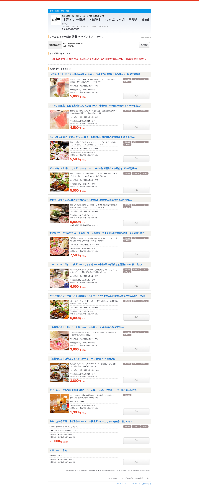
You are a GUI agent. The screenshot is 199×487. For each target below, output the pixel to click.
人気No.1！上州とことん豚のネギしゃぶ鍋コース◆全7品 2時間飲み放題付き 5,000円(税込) (95, 74)
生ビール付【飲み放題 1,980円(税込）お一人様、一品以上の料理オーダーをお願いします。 (94, 390)
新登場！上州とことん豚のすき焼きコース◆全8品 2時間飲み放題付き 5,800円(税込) (91, 200)
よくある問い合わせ (145, 484)
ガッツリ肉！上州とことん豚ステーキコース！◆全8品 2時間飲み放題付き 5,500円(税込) (93, 168)
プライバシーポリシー (123, 484)
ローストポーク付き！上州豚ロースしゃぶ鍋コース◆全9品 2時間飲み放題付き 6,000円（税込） (96, 264)
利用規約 (134, 484)
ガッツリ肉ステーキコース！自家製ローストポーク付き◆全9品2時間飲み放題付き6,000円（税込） (98, 296)
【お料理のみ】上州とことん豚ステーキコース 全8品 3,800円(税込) (82, 359)
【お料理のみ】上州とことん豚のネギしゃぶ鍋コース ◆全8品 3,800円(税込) (87, 327)
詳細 (136, 95)
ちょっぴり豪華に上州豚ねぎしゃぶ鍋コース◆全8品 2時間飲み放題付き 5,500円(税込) (92, 137)
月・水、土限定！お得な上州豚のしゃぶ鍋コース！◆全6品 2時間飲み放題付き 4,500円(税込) (95, 105)
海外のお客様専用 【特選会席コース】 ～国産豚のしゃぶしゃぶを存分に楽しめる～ (92, 421)
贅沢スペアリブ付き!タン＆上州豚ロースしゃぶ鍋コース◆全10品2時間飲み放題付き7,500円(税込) (97, 233)
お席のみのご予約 (58, 450)
